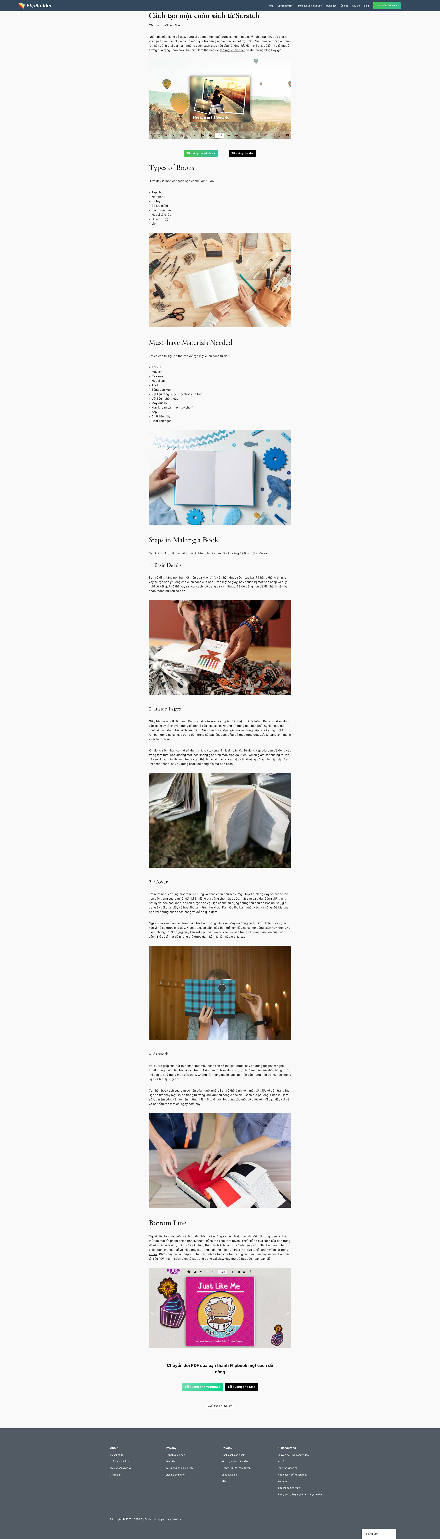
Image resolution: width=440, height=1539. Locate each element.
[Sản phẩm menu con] (293, 5)
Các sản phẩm (284, 5)
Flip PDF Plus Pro (233, 1249)
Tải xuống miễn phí (387, 5)
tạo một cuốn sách (232, 50)
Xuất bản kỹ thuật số (220, 1405)
